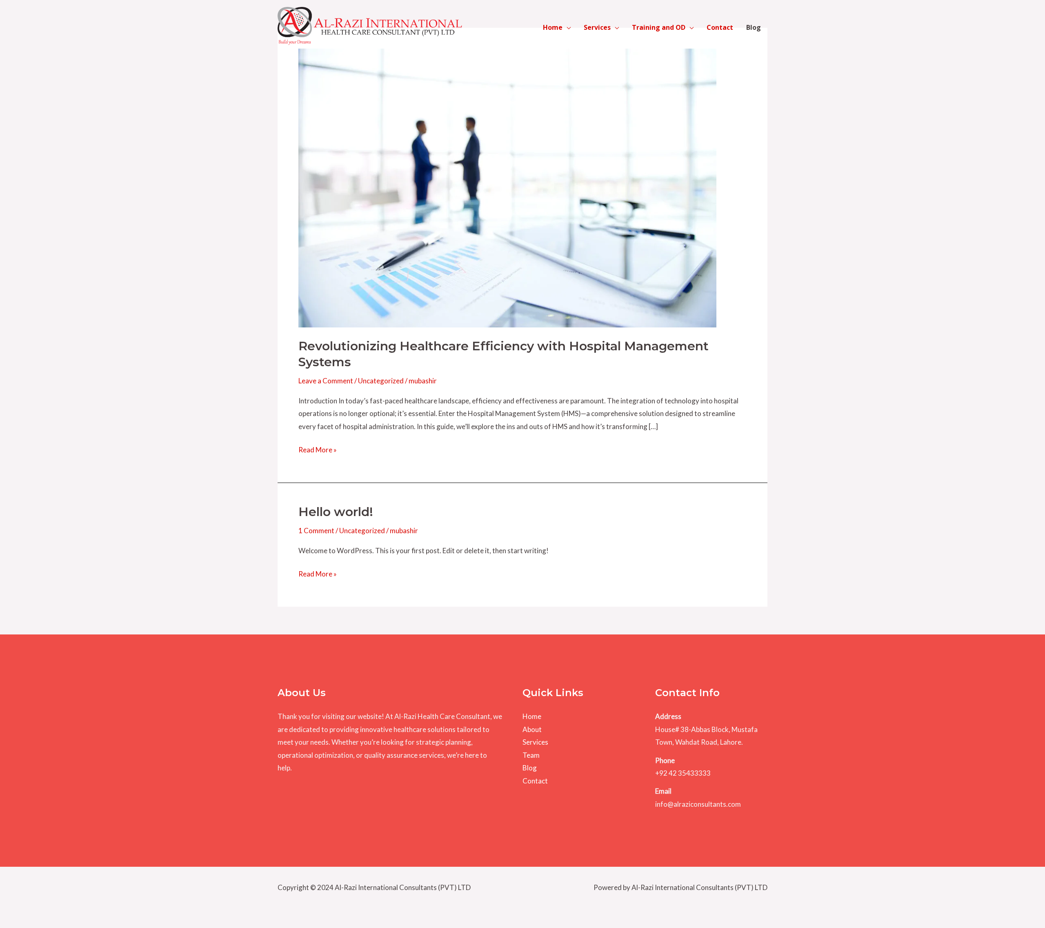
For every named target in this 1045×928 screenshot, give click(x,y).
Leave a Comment (325, 380)
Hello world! (335, 511)
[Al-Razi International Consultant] (370, 26)
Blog (753, 27)
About (532, 729)
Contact (720, 27)
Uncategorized (381, 380)
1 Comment (316, 530)
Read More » (317, 450)
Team (531, 755)
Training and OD (658, 27)
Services (597, 27)
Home (553, 27)
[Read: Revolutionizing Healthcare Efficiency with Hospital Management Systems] (507, 187)
